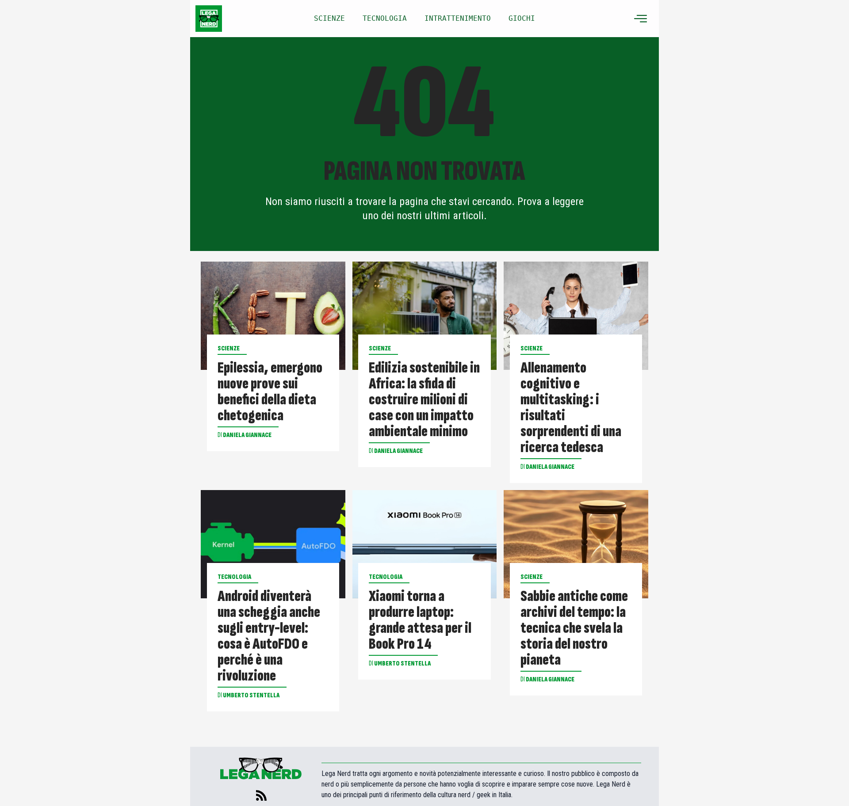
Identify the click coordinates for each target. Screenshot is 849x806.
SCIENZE (329, 18)
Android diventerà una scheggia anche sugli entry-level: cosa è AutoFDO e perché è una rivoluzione (269, 636)
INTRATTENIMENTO (457, 18)
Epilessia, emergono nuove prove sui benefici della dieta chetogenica (270, 392)
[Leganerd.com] (208, 18)
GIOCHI (522, 18)
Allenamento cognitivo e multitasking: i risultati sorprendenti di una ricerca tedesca (570, 408)
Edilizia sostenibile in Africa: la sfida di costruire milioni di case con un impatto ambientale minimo (424, 400)
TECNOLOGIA (385, 18)
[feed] (261, 795)
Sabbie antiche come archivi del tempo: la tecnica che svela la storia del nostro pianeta (574, 628)
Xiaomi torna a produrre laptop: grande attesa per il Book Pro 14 (420, 620)
